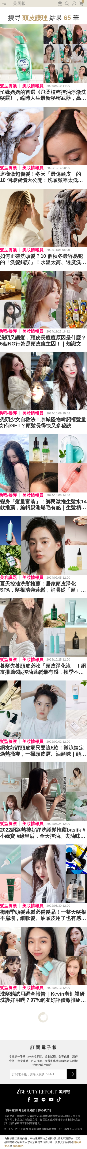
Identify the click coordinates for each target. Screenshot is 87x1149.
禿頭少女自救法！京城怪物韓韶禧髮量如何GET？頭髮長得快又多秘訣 (43, 422)
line (43, 1099)
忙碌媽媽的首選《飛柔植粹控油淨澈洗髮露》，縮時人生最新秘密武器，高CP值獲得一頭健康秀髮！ (43, 95)
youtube (51, 1099)
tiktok (58, 1099)
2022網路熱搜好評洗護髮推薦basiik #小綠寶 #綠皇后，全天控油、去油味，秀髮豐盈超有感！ (42, 833)
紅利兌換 (29, 1110)
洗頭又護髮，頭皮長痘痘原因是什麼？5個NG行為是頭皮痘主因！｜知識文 (43, 341)
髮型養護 (8, 85)
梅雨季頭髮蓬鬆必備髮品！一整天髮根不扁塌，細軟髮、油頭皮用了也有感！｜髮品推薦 (43, 915)
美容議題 (8, 577)
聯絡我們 (44, 1110)
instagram (36, 1099)
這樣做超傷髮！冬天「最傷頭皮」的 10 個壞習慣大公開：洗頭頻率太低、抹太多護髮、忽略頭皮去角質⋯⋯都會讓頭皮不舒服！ (43, 177)
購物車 (81, 3)
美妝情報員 (33, 85)
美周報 (19, 3)
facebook (28, 1099)
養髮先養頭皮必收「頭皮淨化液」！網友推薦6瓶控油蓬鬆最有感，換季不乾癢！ (43, 669)
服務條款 (18, 1146)
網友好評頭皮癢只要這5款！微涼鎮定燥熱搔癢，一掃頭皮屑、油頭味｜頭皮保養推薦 (43, 751)
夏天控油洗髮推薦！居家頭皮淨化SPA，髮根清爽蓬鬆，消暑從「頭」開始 (43, 587)
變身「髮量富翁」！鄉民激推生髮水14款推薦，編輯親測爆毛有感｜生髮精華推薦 (43, 505)
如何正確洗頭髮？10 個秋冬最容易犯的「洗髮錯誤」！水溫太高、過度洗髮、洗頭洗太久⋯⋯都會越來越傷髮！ (43, 259)
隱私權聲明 (13, 1110)
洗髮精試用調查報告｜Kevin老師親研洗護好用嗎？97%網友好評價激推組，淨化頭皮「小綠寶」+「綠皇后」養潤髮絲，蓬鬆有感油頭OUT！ (43, 997)
